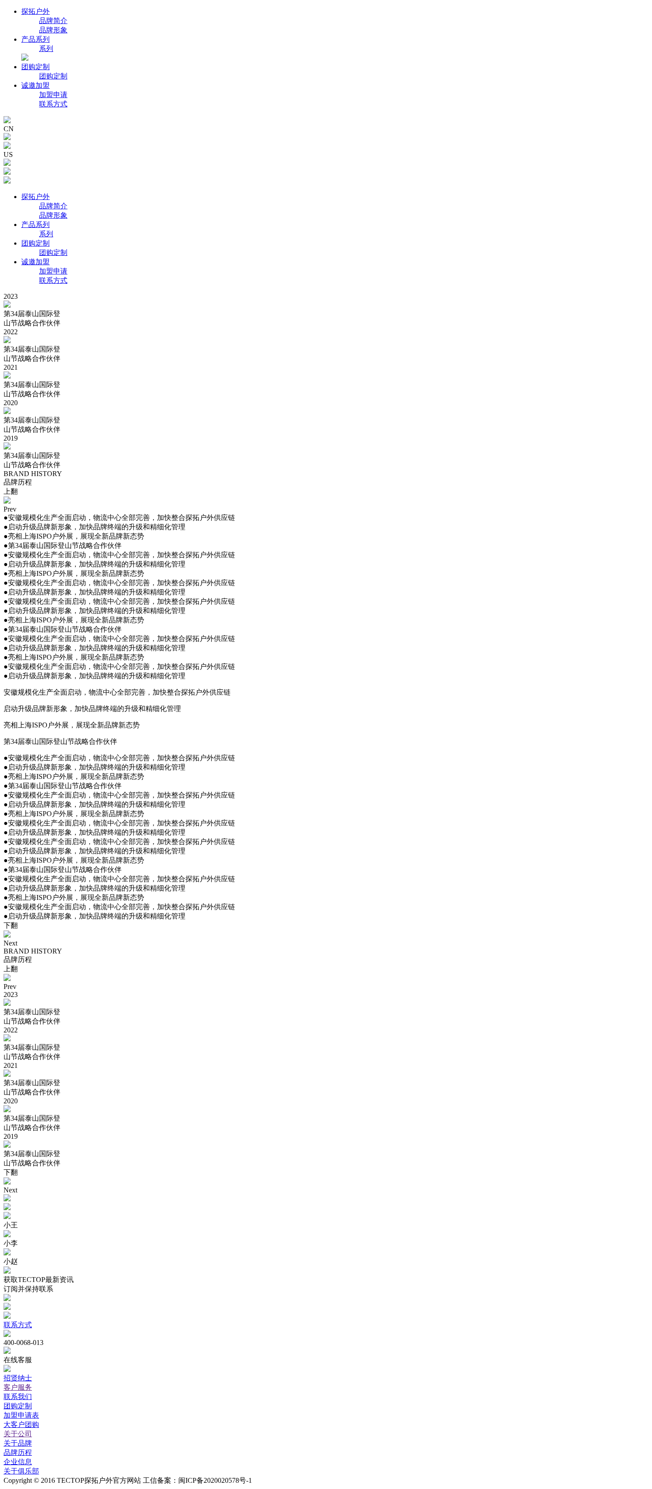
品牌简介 (53, 20)
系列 (46, 48)
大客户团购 (21, 1424)
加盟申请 (53, 94)
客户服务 (18, 1387)
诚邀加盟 (35, 85)
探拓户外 (35, 11)
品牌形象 (53, 30)
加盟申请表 (21, 1415)
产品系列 (35, 39)
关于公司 (18, 1434)
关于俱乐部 (21, 1471)
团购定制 (35, 66)
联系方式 (53, 104)
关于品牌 (18, 1443)
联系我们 (18, 1396)
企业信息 (18, 1462)
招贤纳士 (18, 1378)
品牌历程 (18, 1452)
